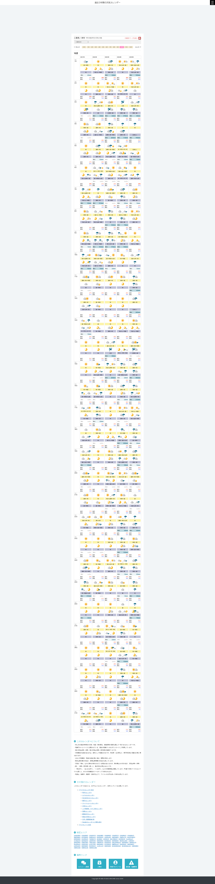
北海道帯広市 (115, 835)
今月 (84, 47)
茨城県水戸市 (123, 837)
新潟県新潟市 (122, 839)
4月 (99, 47)
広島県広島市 (85, 844)
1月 (88, 47)
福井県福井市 (85, 840)
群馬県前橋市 (77, 839)
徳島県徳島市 (100, 844)
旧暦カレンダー (87, 811)
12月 (131, 47)
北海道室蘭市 (100, 835)
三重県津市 (131, 840)
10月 (122, 47)
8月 (114, 47)
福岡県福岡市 (130, 844)
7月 (110, 47)
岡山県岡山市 (77, 844)
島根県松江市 (133, 842)
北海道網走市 (123, 835)
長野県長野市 (100, 840)
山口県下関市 (92, 844)
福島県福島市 (115, 837)
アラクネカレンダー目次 (86, 790)
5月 (103, 47)
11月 (126, 47)
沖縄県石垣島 (77, 847)
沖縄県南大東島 (93, 847)
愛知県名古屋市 (123, 840)
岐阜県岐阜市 (107, 840)
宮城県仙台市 (92, 837)
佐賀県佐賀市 (77, 846)
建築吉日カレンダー (88, 814)
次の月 (137, 47)
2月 (92, 47)
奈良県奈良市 (107, 842)
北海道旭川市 (92, 835)
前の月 (78, 47)
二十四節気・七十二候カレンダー (92, 808)
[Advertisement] (107, 19)
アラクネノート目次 (85, 825)
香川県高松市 (107, 844)
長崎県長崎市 (85, 846)
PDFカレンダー (87, 792)
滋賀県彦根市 (77, 842)
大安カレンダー (87, 806)
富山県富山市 (129, 839)
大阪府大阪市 (92, 842)
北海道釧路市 (107, 835)
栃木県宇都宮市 (131, 837)
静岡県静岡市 (115, 840)
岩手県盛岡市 (85, 837)
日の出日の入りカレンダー (90, 798)
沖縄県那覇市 (135, 846)
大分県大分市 (100, 846)
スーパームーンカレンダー (90, 803)
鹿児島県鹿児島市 (116, 846)
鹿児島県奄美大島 (126, 846)
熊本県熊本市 (92, 846)
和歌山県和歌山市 (116, 842)
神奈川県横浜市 (114, 839)
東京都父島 (106, 839)
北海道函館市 (85, 835)
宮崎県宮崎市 (107, 846)
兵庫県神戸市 (100, 842)
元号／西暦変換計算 (88, 819)
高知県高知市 (123, 844)
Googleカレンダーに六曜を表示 (91, 822)
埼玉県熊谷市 (85, 839)
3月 (96, 47)
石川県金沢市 (77, 840)
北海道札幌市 (77, 835)
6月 (107, 47)
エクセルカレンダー (88, 795)
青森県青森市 (77, 837)
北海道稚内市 (130, 835)
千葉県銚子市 (92, 839)
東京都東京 (99, 839)
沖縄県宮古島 (85, 847)
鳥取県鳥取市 (125, 842)
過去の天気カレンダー (89, 816)
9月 (118, 47)
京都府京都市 (85, 842)
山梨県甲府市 (92, 840)
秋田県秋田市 (100, 837)
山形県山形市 (107, 837)
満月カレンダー (87, 800)
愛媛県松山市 (115, 844)
